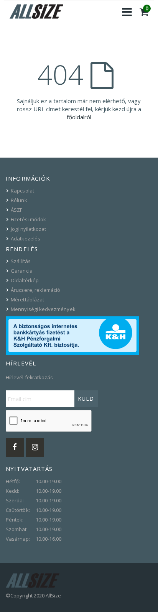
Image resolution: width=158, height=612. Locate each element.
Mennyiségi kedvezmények (43, 309)
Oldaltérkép (25, 280)
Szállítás (21, 261)
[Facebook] (15, 447)
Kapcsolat (22, 190)
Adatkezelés (25, 238)
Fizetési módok (28, 219)
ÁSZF (16, 209)
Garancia (22, 270)
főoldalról (79, 117)
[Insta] (35, 447)
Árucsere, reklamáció (35, 289)
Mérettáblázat (27, 299)
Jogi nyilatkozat (28, 228)
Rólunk (19, 200)
